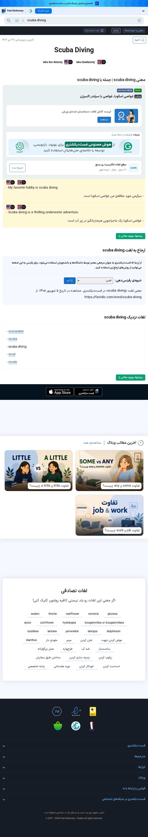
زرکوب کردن (105, 657)
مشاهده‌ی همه (92, 443)
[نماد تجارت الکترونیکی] (76, 711)
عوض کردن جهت (111, 640)
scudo (12, 361)
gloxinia (112, 614)
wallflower (72, 614)
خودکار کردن (86, 666)
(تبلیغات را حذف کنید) (122, 135)
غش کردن (86, 640)
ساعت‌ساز (104, 649)
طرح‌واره (68, 649)
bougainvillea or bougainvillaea (104, 623)
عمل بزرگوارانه (46, 649)
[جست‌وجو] (8, 20)
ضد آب (86, 649)
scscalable (16, 331)
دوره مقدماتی (62, 666)
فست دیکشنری (63, 812)
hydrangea (69, 623)
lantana (52, 631)
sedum (35, 614)
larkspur (93, 631)
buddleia (33, 631)
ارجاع (116, 30)
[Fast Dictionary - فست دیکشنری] (12, 11)
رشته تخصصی (36, 666)
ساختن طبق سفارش (48, 657)
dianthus (31, 640)
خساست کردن (111, 666)
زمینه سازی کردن (79, 657)
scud (11, 353)
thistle (52, 614)
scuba (12, 338)
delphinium (113, 631)
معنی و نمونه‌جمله (134, 30)
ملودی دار (51, 640)
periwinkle (72, 631)
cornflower (47, 623)
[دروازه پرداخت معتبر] (93, 711)
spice (27, 623)
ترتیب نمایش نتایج (92, 30)
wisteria (93, 614)
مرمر (68, 640)
